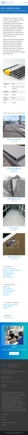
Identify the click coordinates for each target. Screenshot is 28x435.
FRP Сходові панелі (21, 10)
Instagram (4, 385)
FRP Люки (5, 308)
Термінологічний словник (8, 422)
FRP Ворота (6, 295)
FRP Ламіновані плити (14, 199)
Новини (4, 419)
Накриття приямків (7, 306)
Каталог (4, 417)
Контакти (4, 425)
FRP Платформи (7, 288)
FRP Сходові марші (8, 291)
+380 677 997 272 (6, 376)
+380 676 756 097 (6, 378)
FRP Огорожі (6, 293)
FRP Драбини (6, 286)
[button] (14, 340)
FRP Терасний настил (14, 257)
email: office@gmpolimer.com (9, 373)
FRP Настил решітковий (14, 139)
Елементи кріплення (8, 317)
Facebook (4, 386)
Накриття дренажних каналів (10, 304)
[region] (14, 340)
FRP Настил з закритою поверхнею (14, 169)
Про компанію (5, 414)
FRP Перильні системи (9, 290)
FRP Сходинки (14, 228)
